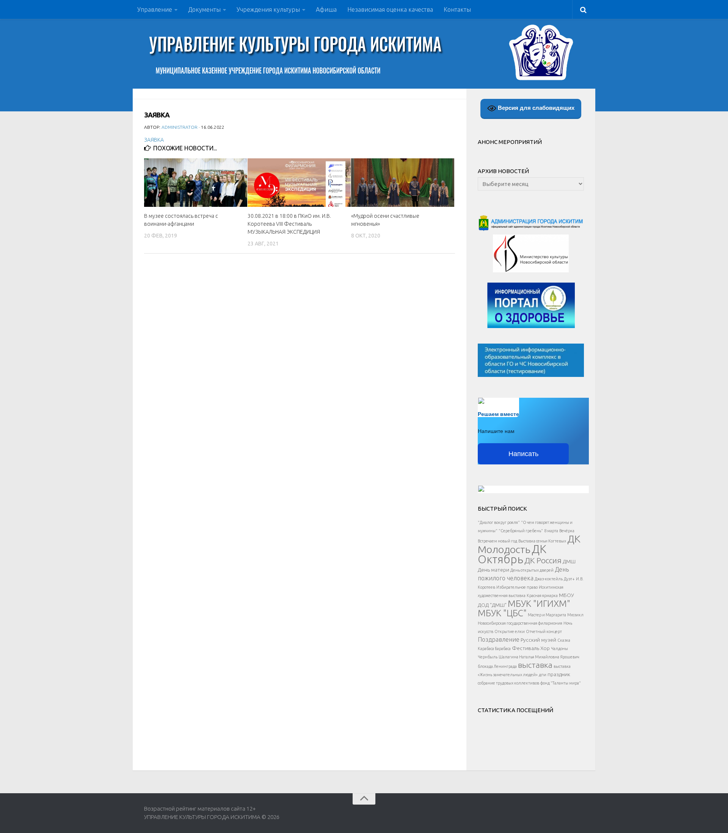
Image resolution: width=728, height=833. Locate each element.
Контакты (457, 9)
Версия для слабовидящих (535, 108)
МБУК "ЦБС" (502, 613)
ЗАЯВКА (154, 140)
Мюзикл (575, 615)
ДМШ (569, 561)
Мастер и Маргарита (547, 615)
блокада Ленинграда (497, 666)
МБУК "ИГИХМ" (539, 603)
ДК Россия (543, 560)
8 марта (551, 530)
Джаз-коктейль (549, 579)
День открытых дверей (532, 570)
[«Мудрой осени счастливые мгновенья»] (402, 182)
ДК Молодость (529, 544)
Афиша (326, 9)
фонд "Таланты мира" (560, 683)
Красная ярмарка (542, 595)
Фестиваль (525, 648)
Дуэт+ (569, 579)
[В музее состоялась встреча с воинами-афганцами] (195, 182)
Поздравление (498, 639)
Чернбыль (487, 657)
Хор (545, 648)
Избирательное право (517, 587)
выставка (535, 664)
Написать (523, 454)
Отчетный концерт (544, 631)
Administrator (180, 127)
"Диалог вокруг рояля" (499, 522)
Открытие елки (509, 631)
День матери (493, 570)
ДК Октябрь (512, 554)
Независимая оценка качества (390, 9)
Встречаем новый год (497, 541)
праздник (559, 674)
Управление (154, 9)
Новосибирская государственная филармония (520, 623)
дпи (542, 674)
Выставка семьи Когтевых (542, 541)
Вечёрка (566, 530)
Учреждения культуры (268, 9)
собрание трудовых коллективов (508, 683)
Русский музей (538, 640)
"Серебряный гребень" (521, 530)
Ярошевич (569, 657)
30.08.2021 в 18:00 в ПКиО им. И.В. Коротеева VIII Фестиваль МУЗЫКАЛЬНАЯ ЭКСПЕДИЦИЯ (289, 224)
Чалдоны (559, 648)
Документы (204, 9)
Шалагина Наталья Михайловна (529, 657)
